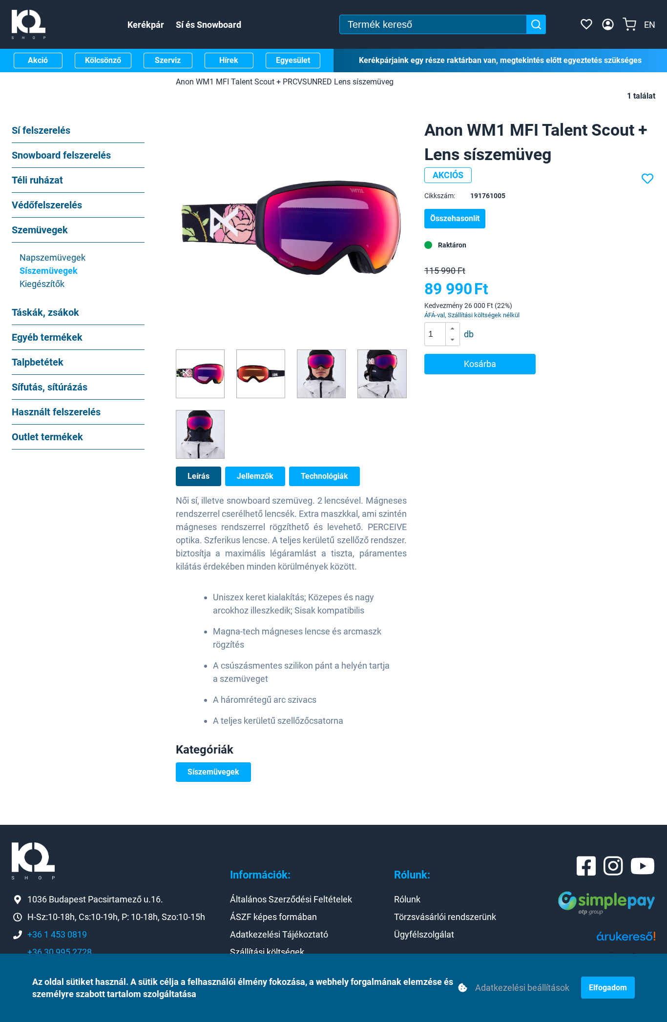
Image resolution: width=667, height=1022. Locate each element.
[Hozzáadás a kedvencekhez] (648, 179)
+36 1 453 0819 (57, 934)
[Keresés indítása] (536, 24)
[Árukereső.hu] (626, 940)
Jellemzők (255, 476)
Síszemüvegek (213, 772)
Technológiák (324, 476)
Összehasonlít (454, 218)
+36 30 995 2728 (59, 952)
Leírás (198, 476)
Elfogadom (608, 987)
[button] (452, 328)
